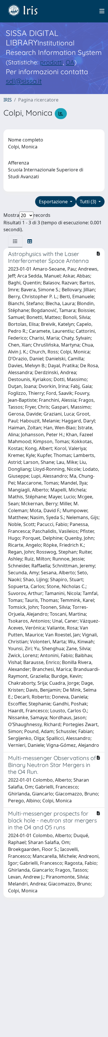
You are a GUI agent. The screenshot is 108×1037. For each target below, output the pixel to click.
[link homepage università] (27, 11)
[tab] (15, 241)
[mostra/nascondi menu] (102, 11)
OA (70, 62)
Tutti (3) (88, 201)
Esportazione (54, 201)
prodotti (51, 62)
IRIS (7, 100)
